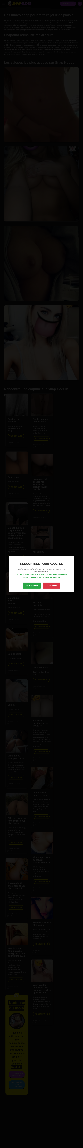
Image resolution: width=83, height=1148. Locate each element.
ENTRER (33, 585)
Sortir (53, 585)
